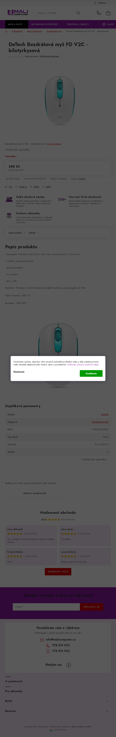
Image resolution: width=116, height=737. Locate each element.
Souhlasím (91, 373)
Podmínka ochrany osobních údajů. (83, 364)
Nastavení (18, 371)
